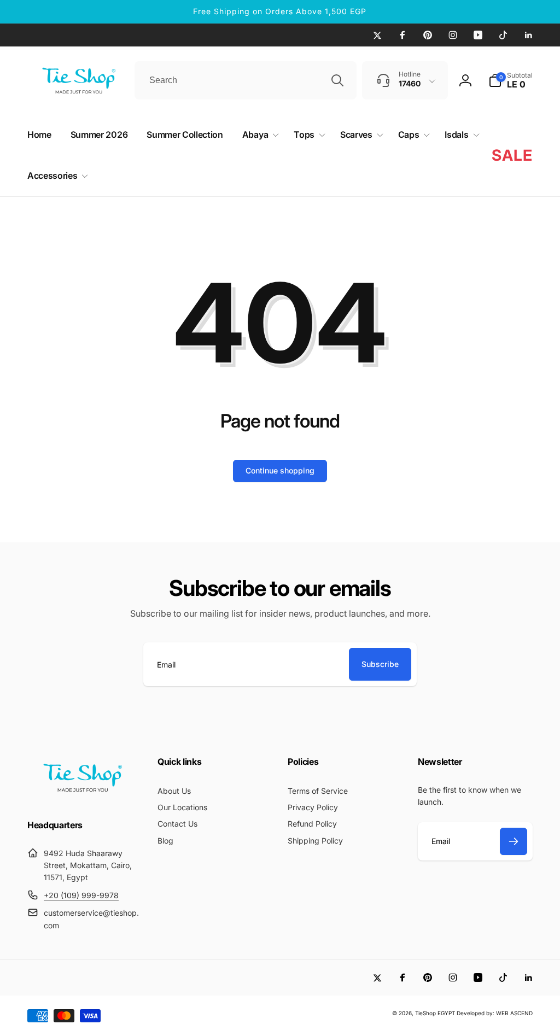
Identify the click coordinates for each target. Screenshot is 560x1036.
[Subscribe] (513, 841)
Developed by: (476, 1013)
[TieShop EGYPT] (82, 795)
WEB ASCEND (514, 1013)
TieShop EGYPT (435, 1013)
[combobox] (246, 80)
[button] (510, 80)
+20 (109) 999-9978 (81, 895)
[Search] (337, 80)
